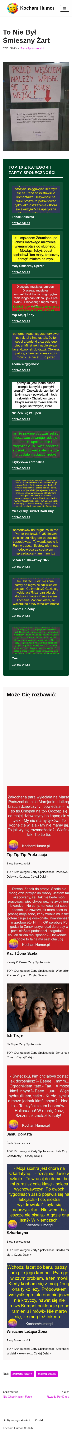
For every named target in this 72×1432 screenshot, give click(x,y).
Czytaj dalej (21, 223)
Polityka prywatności (17, 1420)
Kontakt (40, 1420)
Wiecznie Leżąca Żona (27, 1331)
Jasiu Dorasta (19, 1134)
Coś (15, 658)
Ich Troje (15, 1035)
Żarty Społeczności (32, 48)
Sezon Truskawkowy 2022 (30, 560)
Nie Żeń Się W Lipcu (26, 413)
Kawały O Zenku (17, 962)
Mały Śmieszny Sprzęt (28, 266)
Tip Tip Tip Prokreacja (27, 854)
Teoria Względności (26, 364)
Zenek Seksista (23, 217)
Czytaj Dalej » (39, 876)
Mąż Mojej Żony (23, 315)
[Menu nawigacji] (64, 8)
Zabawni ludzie (47, 1374)
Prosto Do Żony (23, 609)
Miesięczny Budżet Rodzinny (33, 511)
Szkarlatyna (17, 1233)
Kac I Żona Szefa (22, 953)
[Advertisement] (36, 742)
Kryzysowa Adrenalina (28, 462)
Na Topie (12, 1044)
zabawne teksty (22, 1374)
